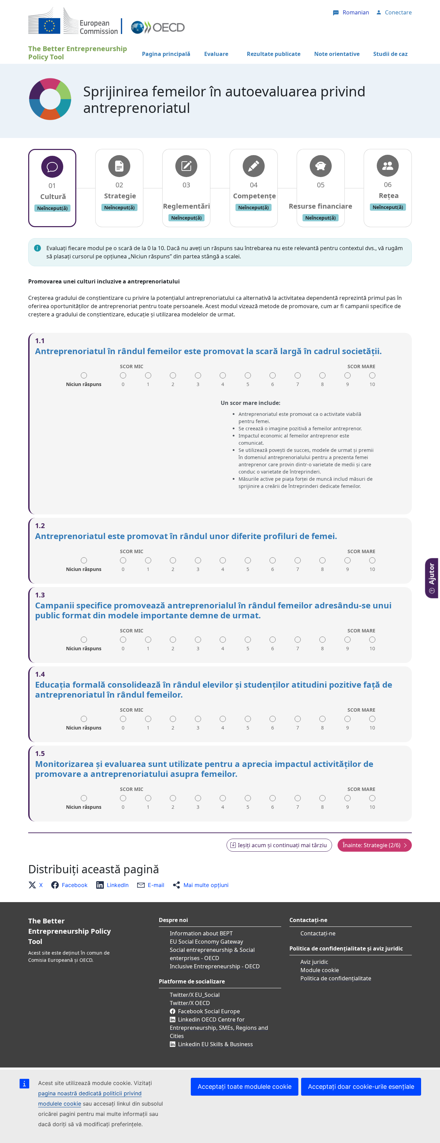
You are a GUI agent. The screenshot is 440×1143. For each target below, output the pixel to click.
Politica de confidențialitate (335, 978)
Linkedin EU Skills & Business (215, 1044)
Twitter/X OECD (190, 1003)
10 (372, 384)
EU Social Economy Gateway (206, 941)
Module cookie (319, 970)
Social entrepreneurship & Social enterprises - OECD (212, 954)
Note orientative (337, 54)
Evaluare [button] (216, 54)
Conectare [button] (398, 12)
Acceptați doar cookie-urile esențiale (361, 1086)
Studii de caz (390, 54)
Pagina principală (166, 54)
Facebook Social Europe (209, 1011)
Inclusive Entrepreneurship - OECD (215, 966)
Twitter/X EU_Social (195, 995)
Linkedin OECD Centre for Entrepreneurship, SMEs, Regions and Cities (219, 1028)
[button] (37, 885)
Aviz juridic (314, 962)
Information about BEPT (201, 933)
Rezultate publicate (273, 54)
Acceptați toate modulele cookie (245, 1086)
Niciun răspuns (83, 382)
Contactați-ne (318, 933)
